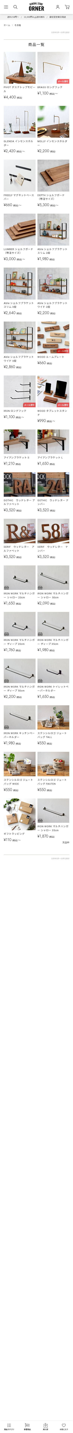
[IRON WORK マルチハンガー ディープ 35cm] (53, 624)
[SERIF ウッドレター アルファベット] (20, 531)
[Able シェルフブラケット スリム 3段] (20, 283)
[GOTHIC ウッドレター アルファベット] (20, 484)
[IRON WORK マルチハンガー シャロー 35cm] (53, 810)
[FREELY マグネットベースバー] (20, 175)
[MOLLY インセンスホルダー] (53, 122)
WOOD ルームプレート (50, 357)
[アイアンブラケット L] (53, 441)
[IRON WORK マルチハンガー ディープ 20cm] (20, 624)
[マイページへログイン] (57, 7)
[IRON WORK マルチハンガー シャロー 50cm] (53, 577)
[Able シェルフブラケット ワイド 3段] (20, 337)
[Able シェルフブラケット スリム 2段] (53, 229)
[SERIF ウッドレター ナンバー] (53, 531)
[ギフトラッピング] (20, 814)
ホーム (7, 25)
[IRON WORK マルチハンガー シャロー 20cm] (20, 577)
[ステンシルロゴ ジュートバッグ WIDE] (20, 764)
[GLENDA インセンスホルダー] (20, 122)
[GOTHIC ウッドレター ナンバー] (53, 484)
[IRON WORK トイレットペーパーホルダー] (53, 671)
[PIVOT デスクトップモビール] (20, 68)
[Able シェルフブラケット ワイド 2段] (53, 283)
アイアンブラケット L (50, 457)
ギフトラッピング (14, 833)
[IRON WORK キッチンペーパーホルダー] (20, 717)
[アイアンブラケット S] (20, 441)
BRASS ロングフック (50, 87)
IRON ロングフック (15, 411)
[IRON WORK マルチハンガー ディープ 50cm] (20, 671)
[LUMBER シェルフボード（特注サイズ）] (20, 229)
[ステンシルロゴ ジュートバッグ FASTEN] (53, 764)
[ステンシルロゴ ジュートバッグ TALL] (53, 717)
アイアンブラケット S (16, 457)
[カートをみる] (67, 7)
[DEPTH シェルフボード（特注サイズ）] (53, 175)
